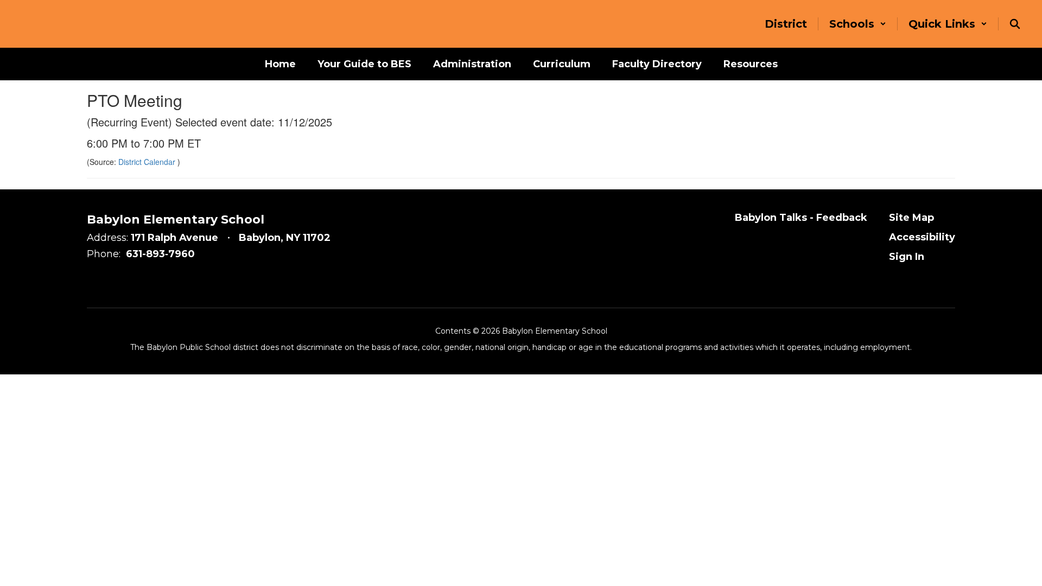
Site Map (911, 218)
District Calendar (147, 161)
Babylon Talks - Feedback (801, 218)
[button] (857, 23)
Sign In (906, 257)
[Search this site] (1014, 23)
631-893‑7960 (160, 254)
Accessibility (922, 237)
